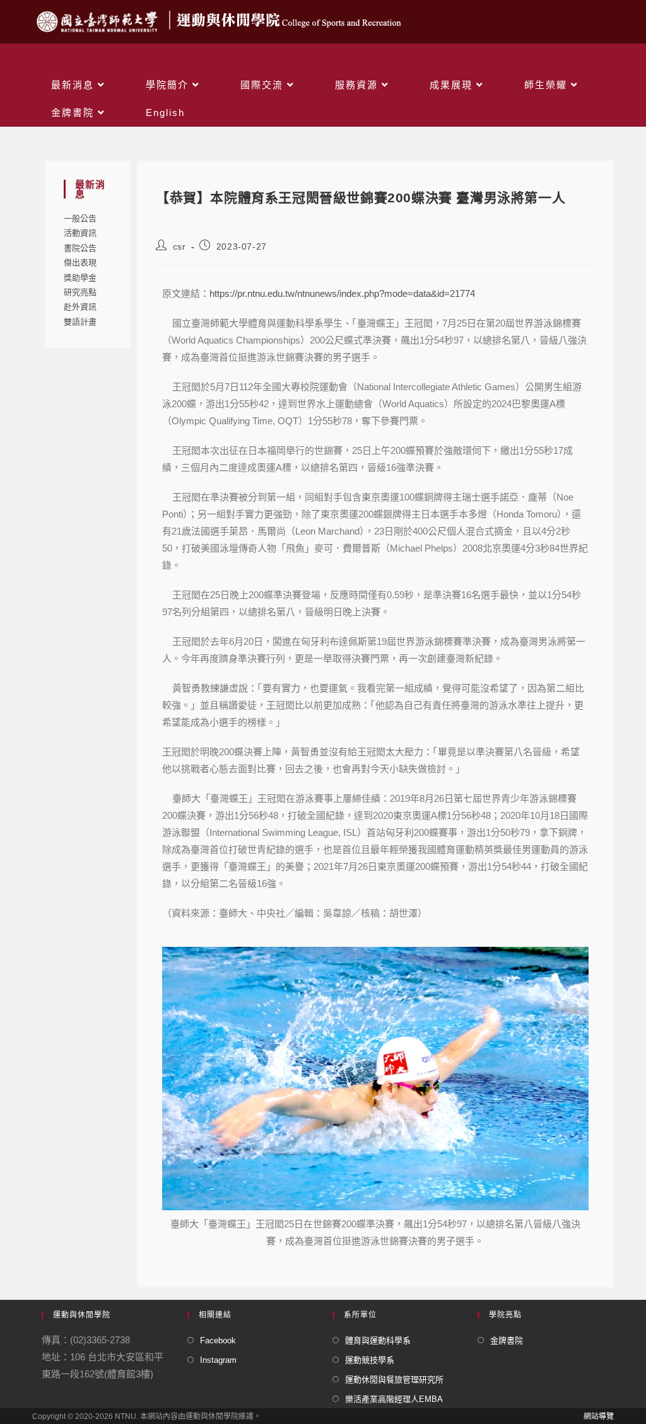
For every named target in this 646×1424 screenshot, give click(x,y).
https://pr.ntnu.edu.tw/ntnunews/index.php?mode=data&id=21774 (342, 293)
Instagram (218, 1360)
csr (179, 246)
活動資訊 (80, 233)
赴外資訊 (80, 306)
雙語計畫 (80, 322)
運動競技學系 (369, 1360)
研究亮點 (80, 292)
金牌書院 (506, 1340)
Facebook (218, 1340)
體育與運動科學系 (378, 1340)
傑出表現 (80, 262)
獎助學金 (80, 277)
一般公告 (80, 218)
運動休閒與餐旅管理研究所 (394, 1379)
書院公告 (80, 248)
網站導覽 (599, 1416)
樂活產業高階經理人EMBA (394, 1399)
